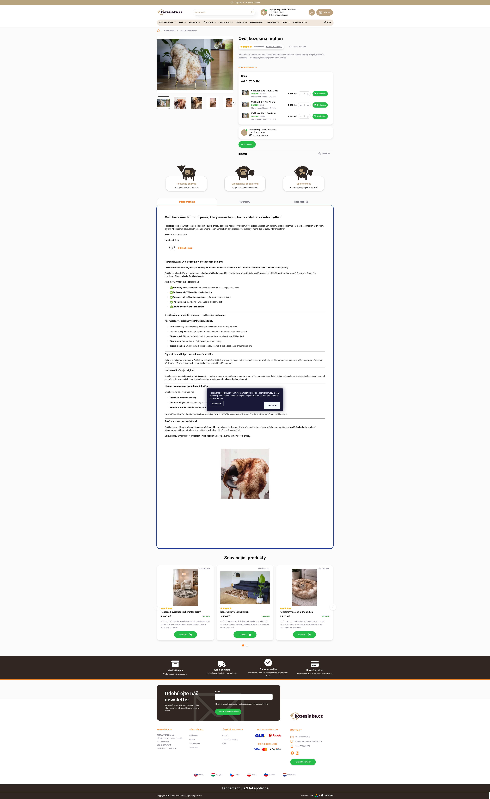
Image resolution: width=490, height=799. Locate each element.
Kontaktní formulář (303, 762)
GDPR (224, 743)
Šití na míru (193, 747)
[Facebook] (292, 752)
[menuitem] (166, 23)
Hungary (219, 774)
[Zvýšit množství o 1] (307, 94)
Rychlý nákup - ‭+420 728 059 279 (262, 130)
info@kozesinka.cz (280, 15)
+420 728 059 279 (302, 746)
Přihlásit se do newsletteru (228, 712)
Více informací (216, 398)
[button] (243, 645)
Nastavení (216, 403)
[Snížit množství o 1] (300, 94)
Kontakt (225, 735)
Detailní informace (246, 67)
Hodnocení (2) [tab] (301, 201)
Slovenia (272, 774)
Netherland (291, 774)
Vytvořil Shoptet (307, 795)
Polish (254, 774)
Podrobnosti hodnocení (274, 47)
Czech (237, 774)
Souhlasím (272, 405)
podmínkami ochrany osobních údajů (253, 704)
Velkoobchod (194, 743)
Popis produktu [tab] (187, 201)
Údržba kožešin (185, 248)
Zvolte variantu (247, 144)
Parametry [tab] (244, 201)
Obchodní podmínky (230, 739)
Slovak (201, 774)
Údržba (192, 739)
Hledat (252, 12)
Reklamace (193, 735)
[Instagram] (297, 752)
